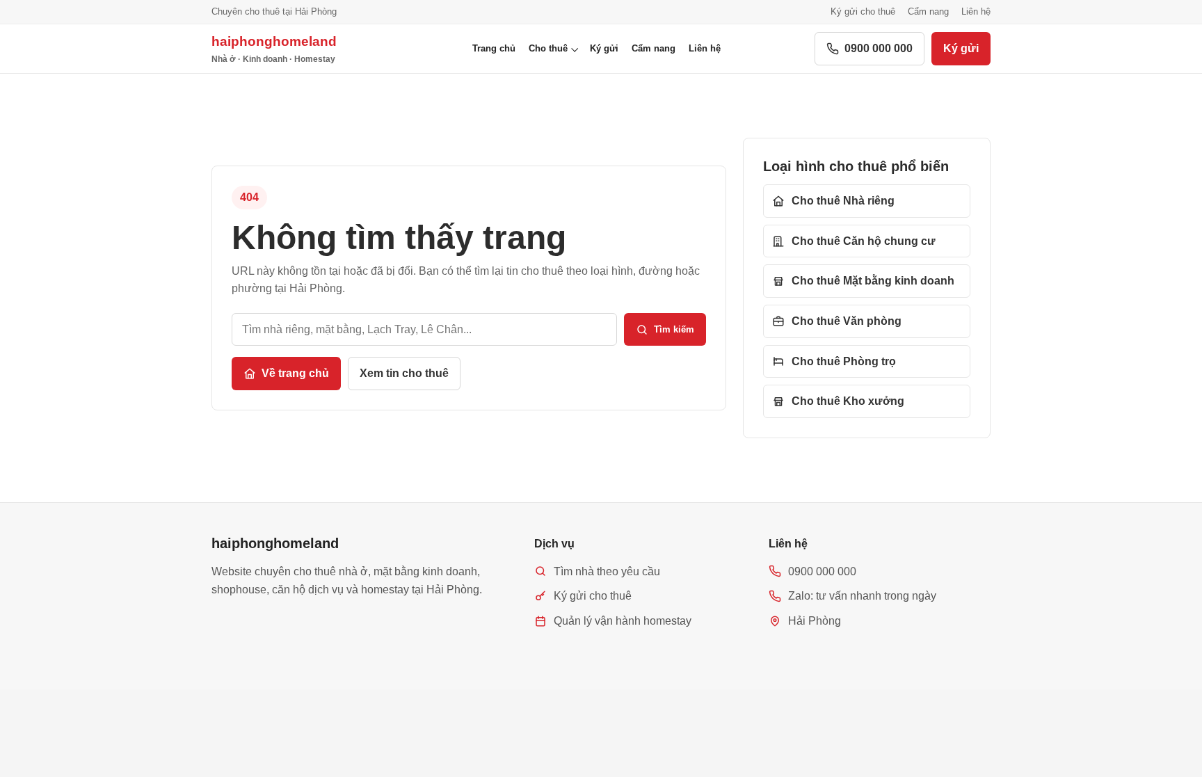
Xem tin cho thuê (404, 373)
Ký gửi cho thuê (863, 11)
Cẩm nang (928, 11)
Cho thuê (548, 48)
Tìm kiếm (674, 329)
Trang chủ (493, 48)
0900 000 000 (878, 48)
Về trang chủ (295, 373)
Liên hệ (976, 11)
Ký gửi (604, 48)
